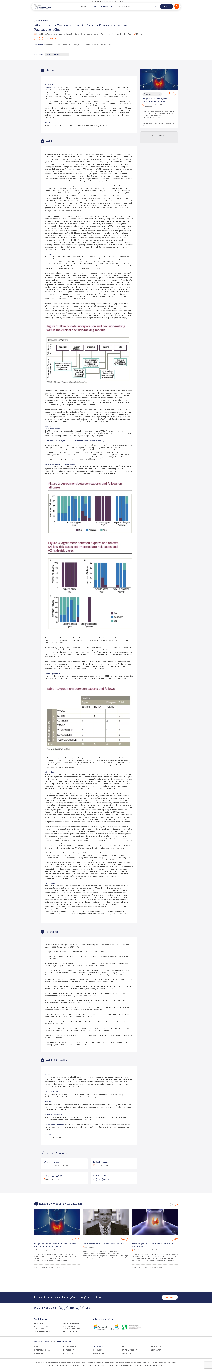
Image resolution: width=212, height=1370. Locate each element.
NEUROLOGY (68, 1350)
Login (156, 6)
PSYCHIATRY (127, 1353)
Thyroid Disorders (42, 20)
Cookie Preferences (42, 1331)
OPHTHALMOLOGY (129, 1350)
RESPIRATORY (156, 1350)
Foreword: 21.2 (104, 1243)
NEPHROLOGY (98, 1353)
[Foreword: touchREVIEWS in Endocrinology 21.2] (106, 1222)
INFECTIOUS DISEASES (43, 1350)
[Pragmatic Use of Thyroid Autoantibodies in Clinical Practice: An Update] (57, 1222)
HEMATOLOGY (127, 1346)
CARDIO (37, 1346)
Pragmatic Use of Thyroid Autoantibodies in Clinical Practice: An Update (154, 101)
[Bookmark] (46, 38)
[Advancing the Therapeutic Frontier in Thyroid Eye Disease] (155, 1222)
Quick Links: (38, 54)
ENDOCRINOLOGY (100, 1346)
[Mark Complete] (41, 38)
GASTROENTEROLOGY (43, 1353)
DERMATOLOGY (69, 1346)
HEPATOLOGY (69, 1353)
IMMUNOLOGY (157, 1346)
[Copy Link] (51, 38)
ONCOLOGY (97, 1350)
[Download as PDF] (55, 38)
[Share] (36, 38)
